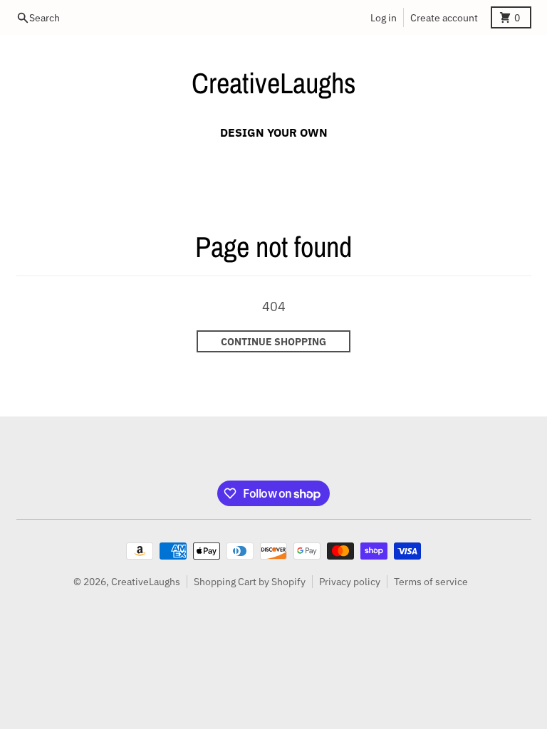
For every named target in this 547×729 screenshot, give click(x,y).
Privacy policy (349, 581)
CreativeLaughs (274, 83)
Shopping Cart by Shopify (250, 581)
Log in (383, 17)
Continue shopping (273, 341)
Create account (444, 17)
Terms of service (431, 581)
